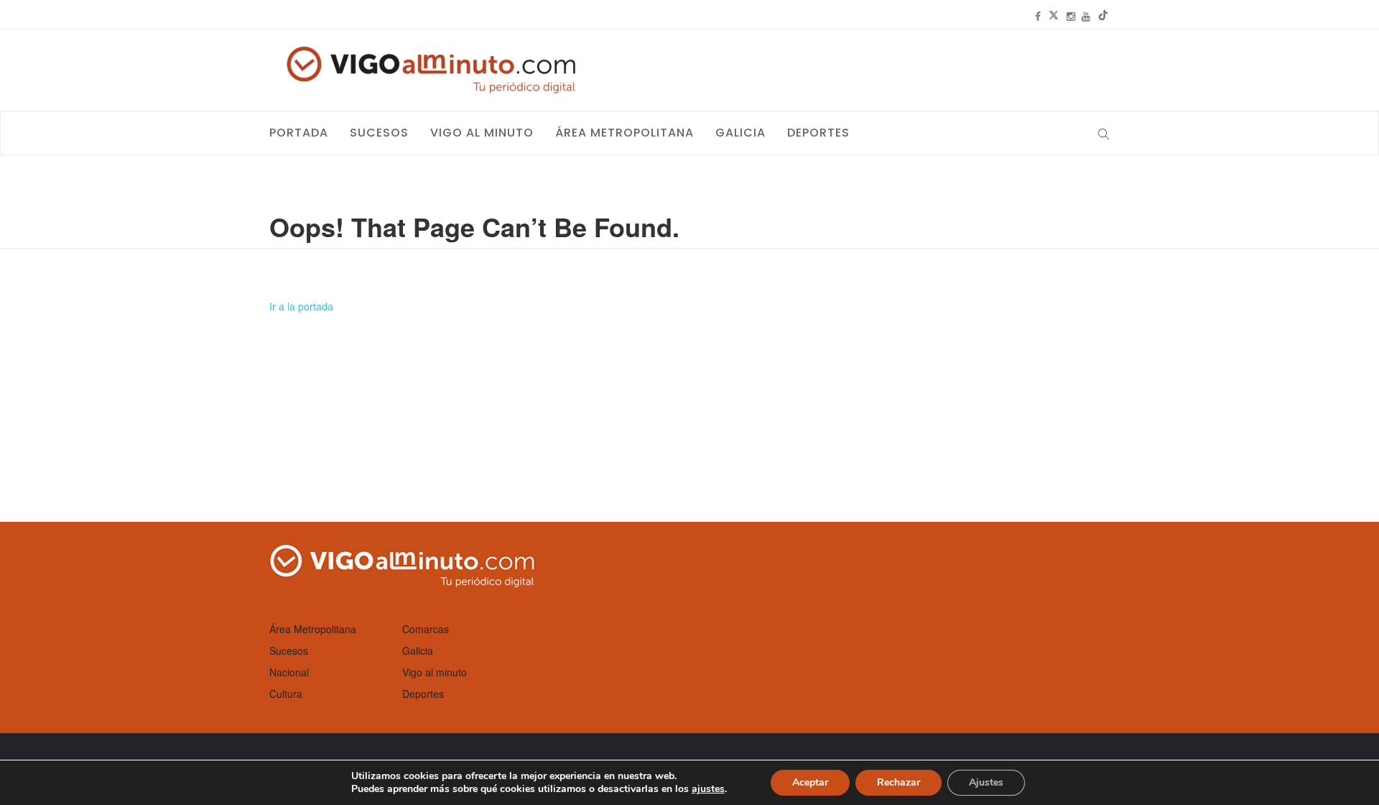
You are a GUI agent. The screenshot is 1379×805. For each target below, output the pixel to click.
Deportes (818, 132)
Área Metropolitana (624, 132)
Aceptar (810, 782)
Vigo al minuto (482, 132)
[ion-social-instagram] (1071, 16)
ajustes (708, 789)
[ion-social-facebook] (1038, 16)
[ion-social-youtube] (1086, 16)
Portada (298, 132)
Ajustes (986, 782)
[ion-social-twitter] (1053, 15)
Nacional (289, 672)
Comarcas (425, 629)
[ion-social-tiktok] (1103, 16)
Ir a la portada (301, 306)
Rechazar (898, 782)
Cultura (285, 693)
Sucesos (379, 132)
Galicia (740, 132)
